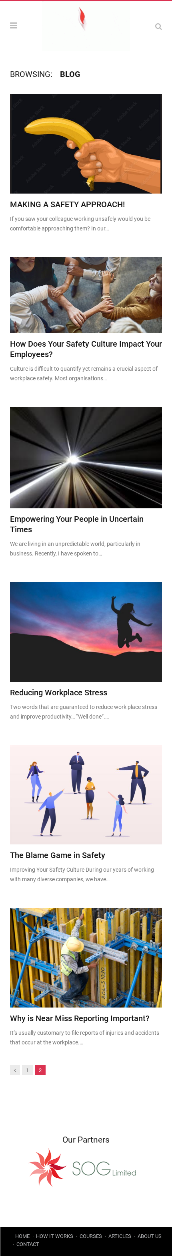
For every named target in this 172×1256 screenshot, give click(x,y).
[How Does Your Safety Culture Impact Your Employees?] (86, 295)
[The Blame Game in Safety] (86, 794)
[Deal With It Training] (86, 25)
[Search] (158, 26)
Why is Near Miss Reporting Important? (80, 1018)
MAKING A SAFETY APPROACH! (67, 204)
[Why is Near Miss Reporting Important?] (86, 957)
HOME (22, 1236)
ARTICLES (119, 1236)
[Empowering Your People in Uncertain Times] (86, 457)
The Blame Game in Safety (57, 855)
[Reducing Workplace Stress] (86, 631)
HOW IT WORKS (54, 1236)
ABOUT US (150, 1236)
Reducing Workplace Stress (58, 692)
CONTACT (27, 1244)
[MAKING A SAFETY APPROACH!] (86, 144)
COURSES (91, 1236)
